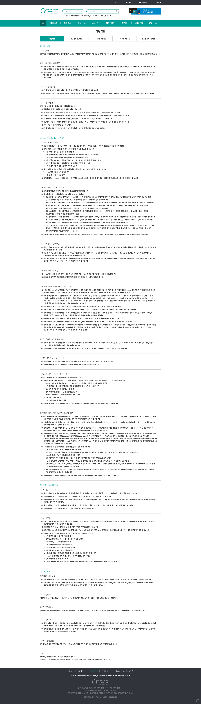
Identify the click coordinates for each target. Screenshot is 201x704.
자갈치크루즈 (85, 16)
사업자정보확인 (106, 671)
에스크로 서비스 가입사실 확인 (124, 671)
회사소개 (70, 671)
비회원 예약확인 (143, 2)
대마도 (102, 16)
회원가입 (128, 2)
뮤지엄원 (108, 16)
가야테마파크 (75, 16)
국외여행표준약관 (124, 39)
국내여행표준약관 (100, 39)
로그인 (116, 2)
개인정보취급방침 (76, 39)
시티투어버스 (94, 16)
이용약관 (52, 39)
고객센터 (158, 2)
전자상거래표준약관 (148, 39)
